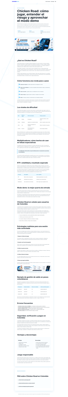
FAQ (55, 1)
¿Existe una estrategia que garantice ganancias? (26, 386)
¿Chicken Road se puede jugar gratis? (24, 379)
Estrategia (52, 1)
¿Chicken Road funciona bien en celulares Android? (27, 383)
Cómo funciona (48, 1)
